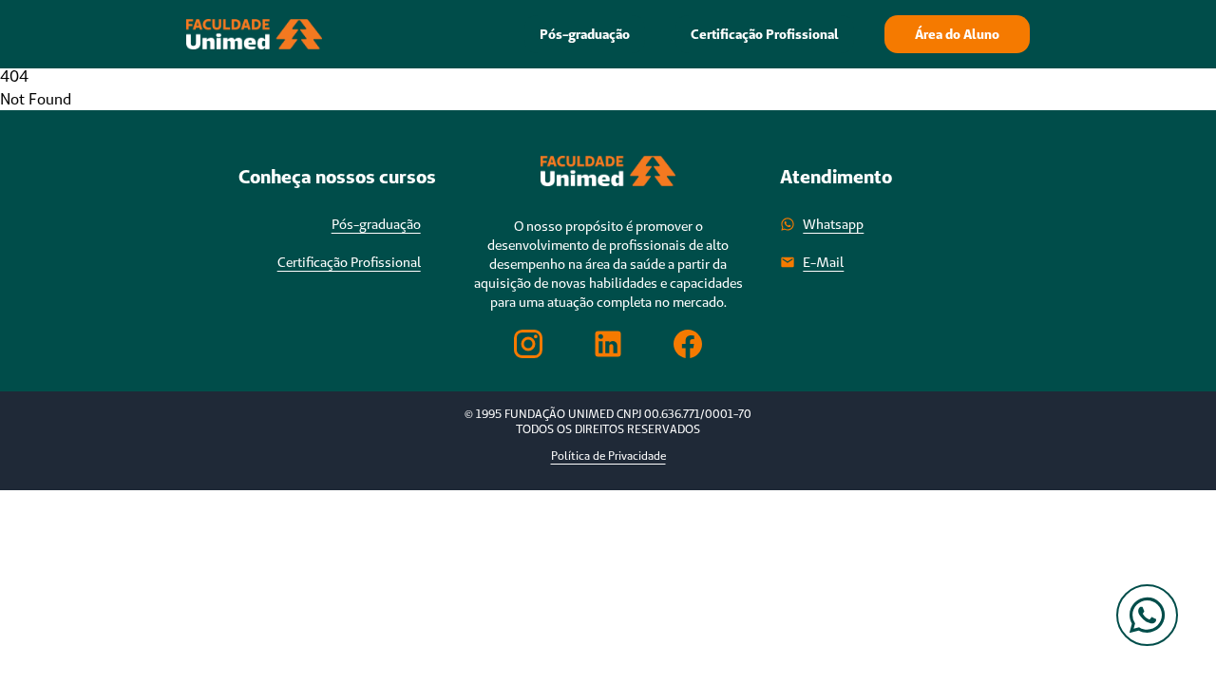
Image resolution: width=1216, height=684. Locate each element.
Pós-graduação (585, 34)
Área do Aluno (957, 34)
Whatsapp (833, 224)
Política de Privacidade (608, 455)
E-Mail (823, 262)
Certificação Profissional (765, 34)
